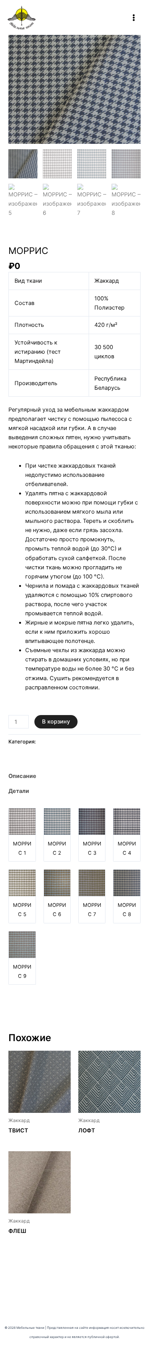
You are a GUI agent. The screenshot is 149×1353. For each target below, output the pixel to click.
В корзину (56, 721)
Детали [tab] (18, 791)
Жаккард (20, 237)
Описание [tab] (22, 776)
